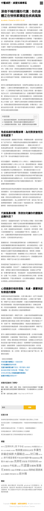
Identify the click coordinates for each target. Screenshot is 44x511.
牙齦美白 (6, 466)
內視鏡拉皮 (36, 447)
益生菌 (18, 466)
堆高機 (19, 450)
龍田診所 (12, 487)
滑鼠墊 (24, 462)
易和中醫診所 (12, 485)
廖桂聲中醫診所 (28, 487)
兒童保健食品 (27, 447)
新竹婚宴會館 (10, 457)
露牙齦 (3, 474)
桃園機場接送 (36, 458)
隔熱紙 (32, 470)
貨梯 (22, 470)
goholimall (27, 485)
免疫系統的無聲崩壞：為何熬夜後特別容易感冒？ (19, 120)
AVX (2, 447)
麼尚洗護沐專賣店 (27, 489)
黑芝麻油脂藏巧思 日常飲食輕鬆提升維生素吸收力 (17, 434)
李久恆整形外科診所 (14, 489)
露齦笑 (7, 474)
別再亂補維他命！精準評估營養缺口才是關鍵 (15, 431)
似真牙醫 (4, 485)
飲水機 (23, 473)
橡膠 (7, 462)
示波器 (25, 465)
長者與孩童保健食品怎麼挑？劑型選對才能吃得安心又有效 (19, 419)
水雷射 (11, 462)
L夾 (15, 446)
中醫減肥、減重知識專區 (14, 3)
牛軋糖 (13, 465)
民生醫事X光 (35, 485)
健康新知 (4, 489)
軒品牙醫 (20, 485)
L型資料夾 (8, 446)
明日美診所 (38, 487)
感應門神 (36, 489)
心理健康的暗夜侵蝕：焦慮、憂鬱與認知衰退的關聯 (20, 124)
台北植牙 (13, 450)
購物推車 (26, 470)
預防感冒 (13, 474)
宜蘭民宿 (27, 454)
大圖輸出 (19, 454)
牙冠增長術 (33, 461)
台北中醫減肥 (7, 450)
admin (5, 20)
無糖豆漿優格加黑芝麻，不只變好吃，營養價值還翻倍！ (19, 428)
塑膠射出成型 (28, 450)
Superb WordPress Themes (25, 506)
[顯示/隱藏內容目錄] (34, 117)
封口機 (34, 454)
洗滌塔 (18, 461)
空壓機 (33, 466)
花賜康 (12, 470)
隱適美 (39, 469)
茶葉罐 (17, 470)
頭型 (17, 474)
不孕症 (20, 446)
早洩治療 (20, 458)
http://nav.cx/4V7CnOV (25, 393)
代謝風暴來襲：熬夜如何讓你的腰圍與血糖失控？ (19, 122)
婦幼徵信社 (19, 487)
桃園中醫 (28, 458)
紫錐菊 (7, 470)
